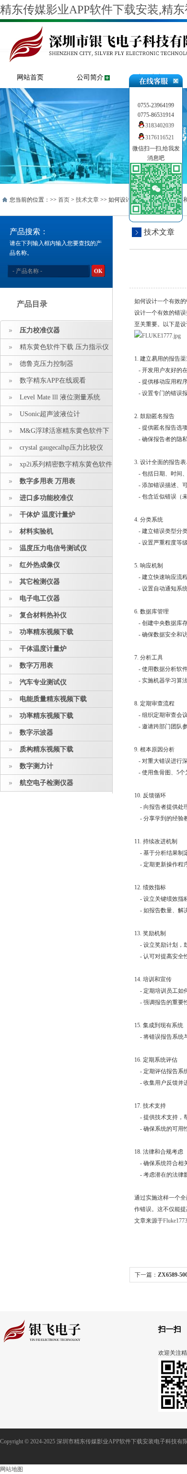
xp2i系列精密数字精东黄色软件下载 (56, 467)
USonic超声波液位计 (50, 414)
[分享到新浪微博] (36, 1369)
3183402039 (159, 125)
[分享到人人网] (65, 1369)
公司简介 (90, 77)
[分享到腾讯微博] (51, 1369)
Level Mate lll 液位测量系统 (60, 397)
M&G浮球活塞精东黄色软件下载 (54, 433)
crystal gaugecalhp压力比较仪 (61, 447)
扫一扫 (169, 1329)
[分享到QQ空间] (21, 1369)
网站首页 (30, 77)
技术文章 (87, 199)
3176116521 (159, 137)
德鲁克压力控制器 (46, 363)
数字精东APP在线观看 (53, 380)
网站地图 (11, 1469)
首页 (64, 199)
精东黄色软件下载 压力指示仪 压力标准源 (54, 349)
